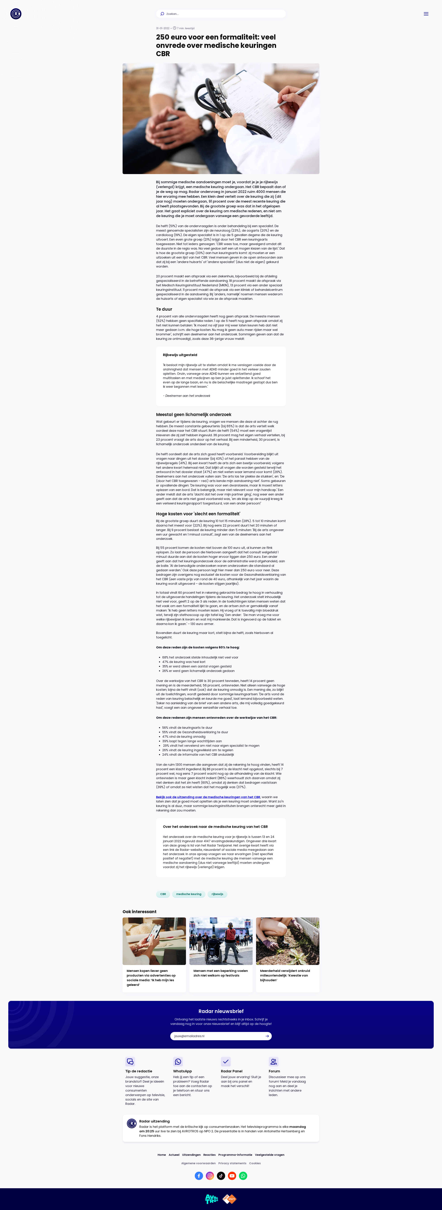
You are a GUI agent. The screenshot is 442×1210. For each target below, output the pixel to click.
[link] (163, 894)
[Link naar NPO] (229, 1199)
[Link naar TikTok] (221, 1176)
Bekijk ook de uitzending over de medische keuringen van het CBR (208, 797)
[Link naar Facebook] (199, 1176)
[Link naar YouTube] (232, 1176)
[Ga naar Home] (15, 13)
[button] (426, 13)
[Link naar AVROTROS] (211, 1199)
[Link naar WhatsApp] (243, 1176)
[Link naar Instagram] (210, 1176)
